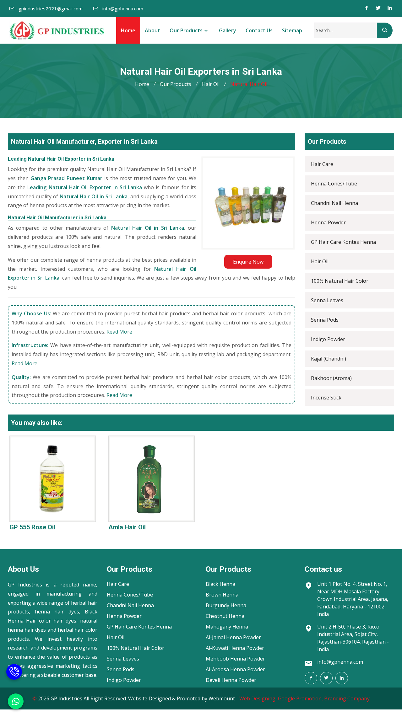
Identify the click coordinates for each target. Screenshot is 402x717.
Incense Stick (326, 397)
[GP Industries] (56, 30)
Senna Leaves (327, 300)
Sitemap (292, 30)
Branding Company (347, 698)
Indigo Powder (328, 339)
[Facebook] (366, 8)
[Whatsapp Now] (16, 701)
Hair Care (322, 164)
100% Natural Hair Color (339, 280)
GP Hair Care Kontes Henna (343, 241)
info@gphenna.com (122, 8)
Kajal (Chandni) (328, 358)
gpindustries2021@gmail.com (51, 8)
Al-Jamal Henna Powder (233, 637)
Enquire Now (248, 261)
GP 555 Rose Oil (32, 527)
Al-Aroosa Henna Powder (235, 669)
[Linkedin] (390, 8)
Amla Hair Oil (127, 527)
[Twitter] (378, 8)
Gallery (227, 30)
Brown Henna (222, 594)
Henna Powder (328, 222)
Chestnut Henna (225, 616)
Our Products (186, 30)
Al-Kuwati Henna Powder (235, 648)
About (152, 30)
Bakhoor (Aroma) (331, 378)
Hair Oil (211, 84)
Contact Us (259, 30)
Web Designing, (258, 698)
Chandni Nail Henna (334, 203)
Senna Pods (325, 319)
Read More (119, 331)
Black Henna (220, 584)
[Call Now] (14, 669)
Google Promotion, (300, 698)
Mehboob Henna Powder (235, 658)
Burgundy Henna (226, 605)
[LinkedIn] (341, 678)
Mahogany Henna (227, 626)
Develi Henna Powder (231, 680)
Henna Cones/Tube (334, 183)
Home (128, 30)
